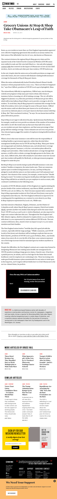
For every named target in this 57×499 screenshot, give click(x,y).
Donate (48, 4)
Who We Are (22, 471)
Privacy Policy (21, 475)
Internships (46, 473)
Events (38, 8)
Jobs (44, 471)
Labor (4, 8)
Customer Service (38, 477)
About (35, 4)
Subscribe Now (45, 445)
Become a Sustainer (29, 473)
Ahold (3, 210)
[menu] (18, 4)
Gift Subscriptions (39, 475)
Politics (11, 8)
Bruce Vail (7, 33)
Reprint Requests (45, 475)
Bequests (29, 475)
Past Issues (22, 473)
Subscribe (41, 4)
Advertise (29, 477)
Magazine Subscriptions (39, 472)
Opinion (19, 8)
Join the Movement (12, 493)
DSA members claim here (28, 290)
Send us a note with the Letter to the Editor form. (33, 336)
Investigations (28, 8)
